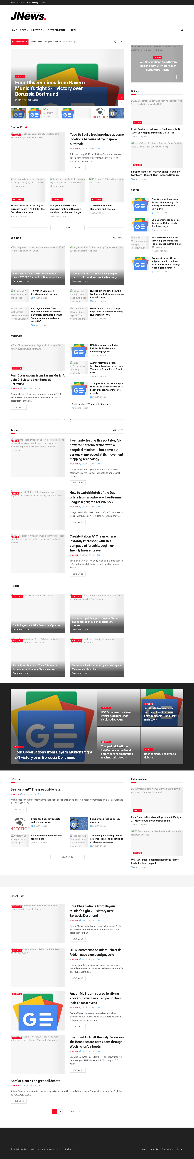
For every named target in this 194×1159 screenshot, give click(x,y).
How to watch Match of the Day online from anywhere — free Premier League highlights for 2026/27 (96, 497)
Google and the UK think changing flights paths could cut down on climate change (65, 209)
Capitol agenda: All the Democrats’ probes (36, 625)
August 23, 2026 (88, 149)
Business (18, 200)
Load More (67, 227)
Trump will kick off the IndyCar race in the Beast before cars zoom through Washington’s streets (97, 1042)
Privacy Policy (32, 3)
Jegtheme (69, 1149)
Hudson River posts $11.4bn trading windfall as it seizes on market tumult (107, 294)
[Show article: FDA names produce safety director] (116, 113)
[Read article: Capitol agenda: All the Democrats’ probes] (38, 613)
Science (137, 122)
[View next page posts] (70, 419)
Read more (79, 167)
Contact (43, 3)
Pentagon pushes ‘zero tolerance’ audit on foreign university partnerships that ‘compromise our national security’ (46, 315)
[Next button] (121, 97)
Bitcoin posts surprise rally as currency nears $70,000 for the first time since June (28, 209)
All (114, 238)
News (23, 30)
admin (20, 100)
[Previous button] (121, 103)
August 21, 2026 (81, 673)
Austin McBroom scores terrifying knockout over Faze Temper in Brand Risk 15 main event (96, 998)
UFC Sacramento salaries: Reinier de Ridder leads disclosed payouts (104, 348)
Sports (20, 77)
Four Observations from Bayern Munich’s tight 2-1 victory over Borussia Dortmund (66, 42)
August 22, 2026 (88, 464)
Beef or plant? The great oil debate (91, 404)
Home (14, 30)
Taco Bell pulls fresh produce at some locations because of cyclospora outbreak (97, 139)
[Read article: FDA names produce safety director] (79, 823)
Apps (120, 430)
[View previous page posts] (65, 419)
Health (16, 135)
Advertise (21, 3)
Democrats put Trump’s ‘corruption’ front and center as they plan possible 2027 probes (95, 622)
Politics (17, 597)
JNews (20, 1149)
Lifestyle (36, 30)
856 (72, 1111)
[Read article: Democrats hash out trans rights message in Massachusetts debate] (97, 657)
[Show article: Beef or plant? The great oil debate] (83, 113)
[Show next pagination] (79, 1111)
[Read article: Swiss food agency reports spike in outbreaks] (20, 823)
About (13, 3)
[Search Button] (182, 30)
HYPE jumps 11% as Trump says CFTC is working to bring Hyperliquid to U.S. (106, 311)
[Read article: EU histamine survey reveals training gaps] (20, 840)
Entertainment (56, 30)
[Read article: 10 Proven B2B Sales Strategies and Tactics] (106, 190)
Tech (74, 30)
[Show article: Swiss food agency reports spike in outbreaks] (100, 113)
